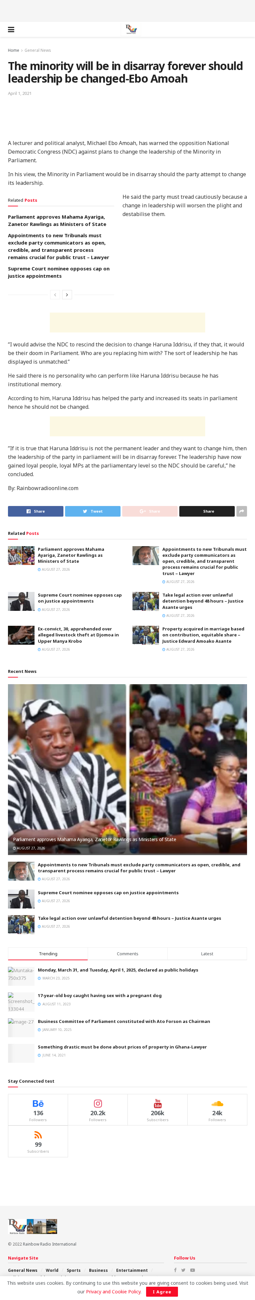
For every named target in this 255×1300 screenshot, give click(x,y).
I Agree (162, 1292)
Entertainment (132, 1270)
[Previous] (55, 294)
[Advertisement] (127, 10)
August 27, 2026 (55, 569)
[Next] (67, 294)
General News (38, 50)
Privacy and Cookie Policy (113, 1291)
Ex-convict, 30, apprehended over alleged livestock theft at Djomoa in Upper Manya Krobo (78, 635)
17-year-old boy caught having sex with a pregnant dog (100, 995)
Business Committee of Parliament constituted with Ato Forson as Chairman (124, 1021)
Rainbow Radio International (49, 1244)
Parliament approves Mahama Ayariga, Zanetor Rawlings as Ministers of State (71, 555)
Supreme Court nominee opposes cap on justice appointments (80, 598)
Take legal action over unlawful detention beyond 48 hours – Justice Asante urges (202, 601)
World (52, 1270)
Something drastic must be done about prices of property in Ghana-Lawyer (122, 1047)
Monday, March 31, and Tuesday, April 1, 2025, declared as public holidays (118, 970)
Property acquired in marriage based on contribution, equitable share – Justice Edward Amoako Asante (203, 635)
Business (98, 1270)
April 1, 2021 (20, 93)
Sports (74, 1270)
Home (13, 50)
